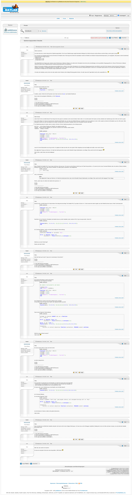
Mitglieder (71, 18)
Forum (64, 18)
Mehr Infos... (83, 1)
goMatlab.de (58, 490)
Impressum (52, 483)
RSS (81, 483)
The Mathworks (83, 490)
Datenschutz (72, 483)
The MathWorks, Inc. (121, 492)
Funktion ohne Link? (119, 90)
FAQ (77, 483)
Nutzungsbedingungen (62, 483)
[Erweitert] (44, 31)
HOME (58, 18)
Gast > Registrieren (96, 15)
